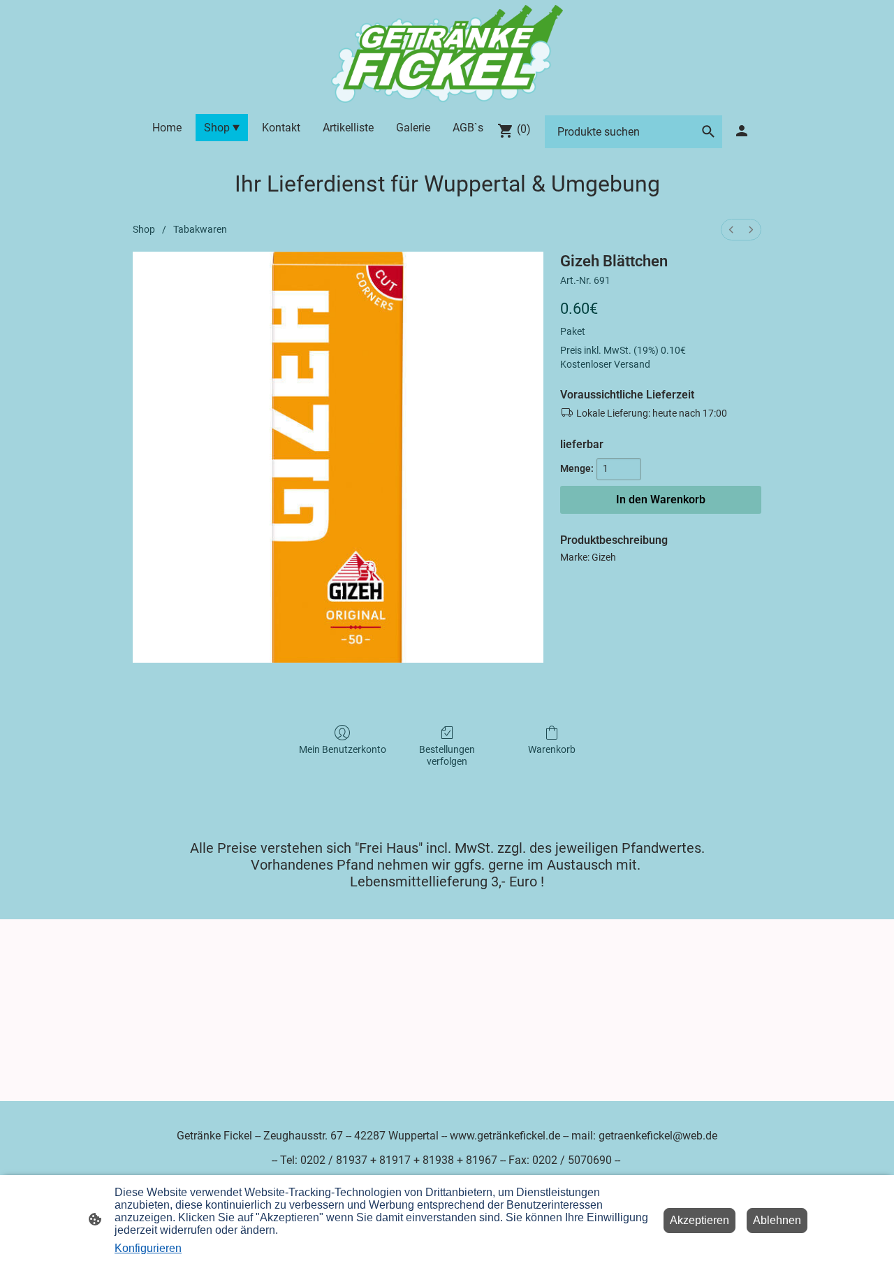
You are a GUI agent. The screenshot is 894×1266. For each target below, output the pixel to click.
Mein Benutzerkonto (342, 749)
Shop (144, 229)
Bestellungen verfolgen (447, 755)
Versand (632, 364)
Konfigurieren (148, 1248)
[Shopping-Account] (741, 130)
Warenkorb (552, 749)
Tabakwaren (200, 229)
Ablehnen (777, 1220)
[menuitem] (731, 230)
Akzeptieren (699, 1220)
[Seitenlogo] (447, 54)
